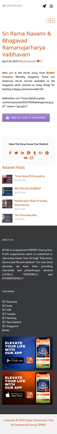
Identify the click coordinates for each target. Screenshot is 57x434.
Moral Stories (27, 61)
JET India (7, 305)
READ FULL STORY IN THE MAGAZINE (28, 117)
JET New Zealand (11, 322)
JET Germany (9, 317)
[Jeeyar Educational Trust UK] (12, 5)
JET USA (6, 309)
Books (5, 330)
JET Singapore (10, 326)
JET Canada (8, 313)
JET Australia (9, 301)
